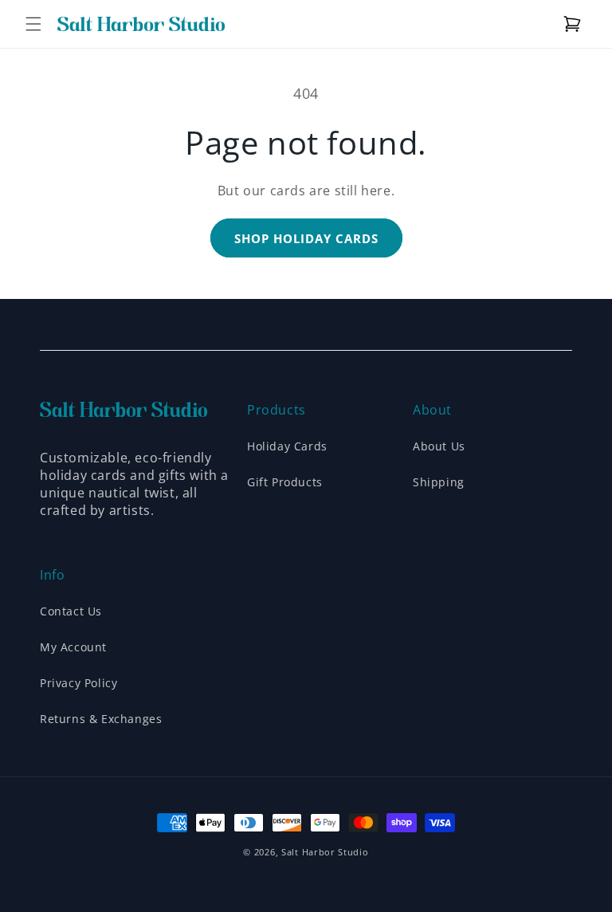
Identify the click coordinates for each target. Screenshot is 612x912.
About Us (439, 446)
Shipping (439, 481)
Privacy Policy (78, 682)
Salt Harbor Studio (325, 852)
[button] (33, 23)
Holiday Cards (287, 446)
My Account (73, 647)
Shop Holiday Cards (306, 238)
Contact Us (71, 611)
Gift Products (285, 481)
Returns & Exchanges (101, 718)
